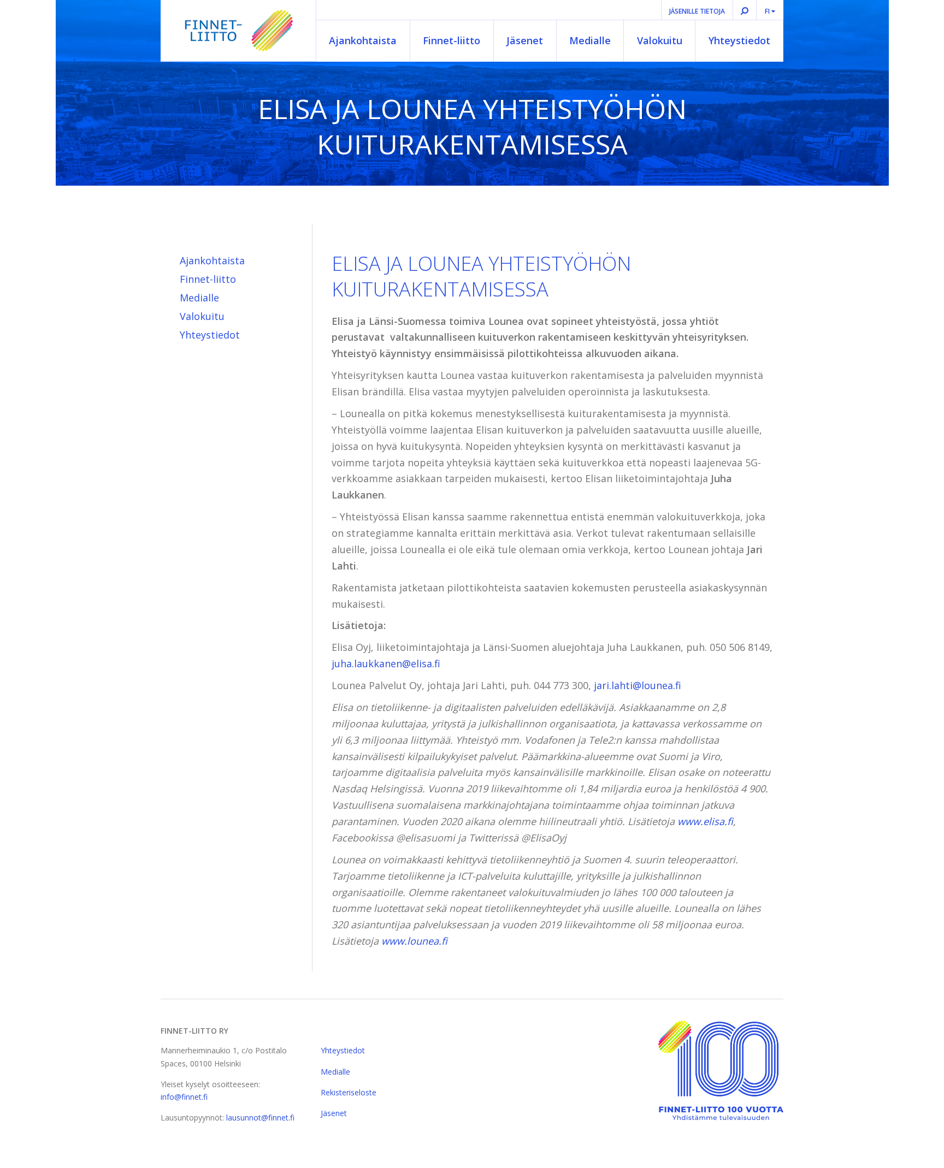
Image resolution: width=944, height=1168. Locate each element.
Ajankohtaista (363, 40)
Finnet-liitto (451, 40)
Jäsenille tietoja (697, 11)
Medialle (590, 40)
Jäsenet (524, 40)
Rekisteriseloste (348, 1092)
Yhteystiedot (739, 40)
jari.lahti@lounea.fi (637, 685)
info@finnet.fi (184, 1097)
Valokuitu (659, 40)
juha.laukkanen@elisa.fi (386, 663)
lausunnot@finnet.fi (260, 1117)
